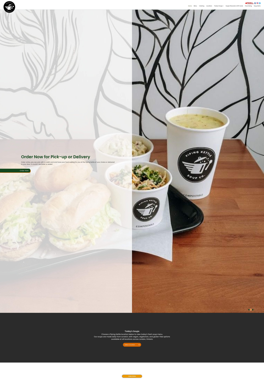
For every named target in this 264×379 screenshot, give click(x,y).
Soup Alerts (257, 6)
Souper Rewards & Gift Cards (234, 6)
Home (190, 6)
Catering (201, 6)
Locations (209, 6)
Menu (195, 6)
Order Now (24, 176)
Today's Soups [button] (218, 6)
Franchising (248, 6)
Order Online (132, 376)
